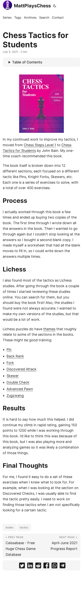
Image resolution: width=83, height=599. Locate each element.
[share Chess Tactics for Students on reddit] (38, 566)
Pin (9, 349)
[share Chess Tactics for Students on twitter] (22, 566)
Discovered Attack (21, 369)
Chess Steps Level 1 (40, 145)
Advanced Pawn (20, 389)
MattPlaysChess (32, 6)
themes (49, 329)
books (9, 527)
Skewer (13, 376)
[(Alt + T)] (54, 6)
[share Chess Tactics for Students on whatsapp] (54, 566)
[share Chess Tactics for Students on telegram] (62, 566)
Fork (10, 363)
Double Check (18, 382)
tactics (24, 527)
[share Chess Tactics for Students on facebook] (46, 566)
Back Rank (15, 356)
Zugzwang (15, 395)
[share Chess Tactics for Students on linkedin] (30, 566)
